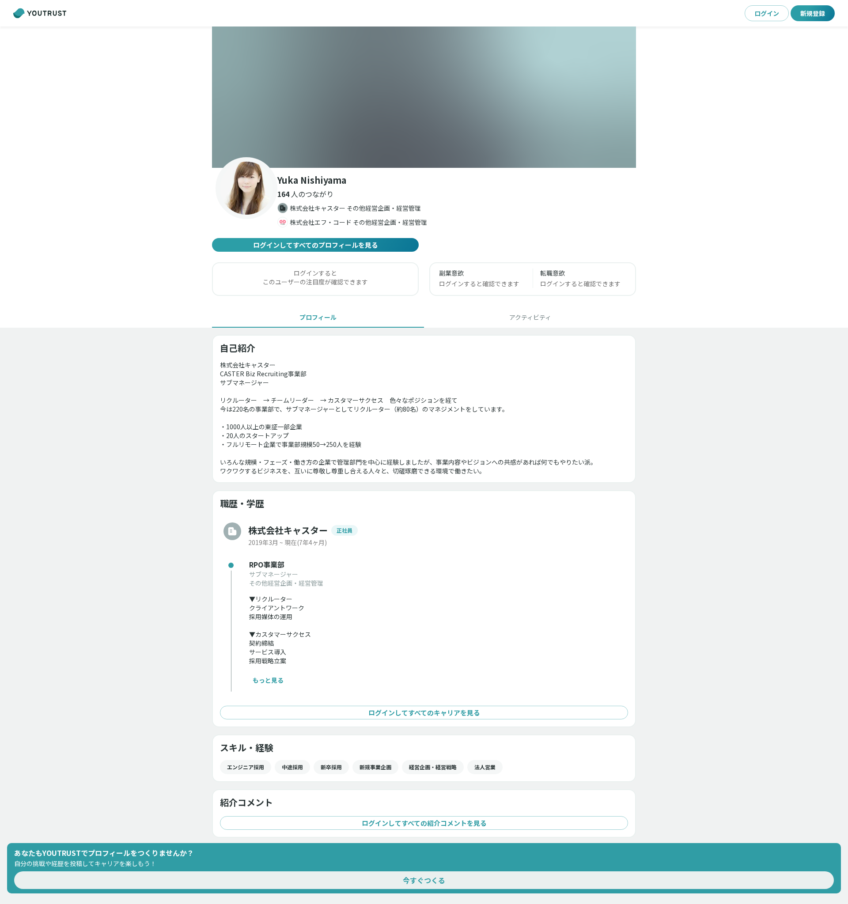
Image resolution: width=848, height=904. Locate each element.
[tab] (318, 317)
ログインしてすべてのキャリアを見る (424, 712)
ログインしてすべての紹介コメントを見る (424, 823)
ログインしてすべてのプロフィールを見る (315, 245)
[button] (424, 97)
